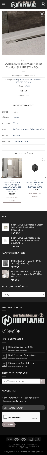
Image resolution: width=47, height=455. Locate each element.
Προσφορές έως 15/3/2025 (20, 347)
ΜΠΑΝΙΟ (23, 79)
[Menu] (3, 4)
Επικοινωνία (24, 448)
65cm (15, 123)
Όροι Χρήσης (32, 444)
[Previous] (2, 182)
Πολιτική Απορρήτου (17, 444)
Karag (23, 60)
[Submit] (42, 381)
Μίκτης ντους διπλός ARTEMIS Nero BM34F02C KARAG (34, 185)
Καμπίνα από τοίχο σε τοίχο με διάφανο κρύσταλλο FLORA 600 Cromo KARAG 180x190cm (12, 187)
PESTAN (29, 79)
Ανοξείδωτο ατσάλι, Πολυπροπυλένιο (28, 129)
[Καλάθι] (43, 4)
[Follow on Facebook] (4, 331)
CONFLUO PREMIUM (21, 141)
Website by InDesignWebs (31, 451)
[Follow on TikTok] (13, 331)
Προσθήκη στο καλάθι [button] (12, 199)
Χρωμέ (16, 117)
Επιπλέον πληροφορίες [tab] (23, 105)
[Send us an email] (18, 331)
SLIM (29, 82)
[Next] (45, 182)
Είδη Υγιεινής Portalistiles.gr (21, 363)
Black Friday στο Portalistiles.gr (22, 355)
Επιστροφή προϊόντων (17, 446)
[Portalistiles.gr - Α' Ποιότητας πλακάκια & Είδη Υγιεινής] (23, 4)
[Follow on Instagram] (9, 331)
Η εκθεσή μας (33, 446)
